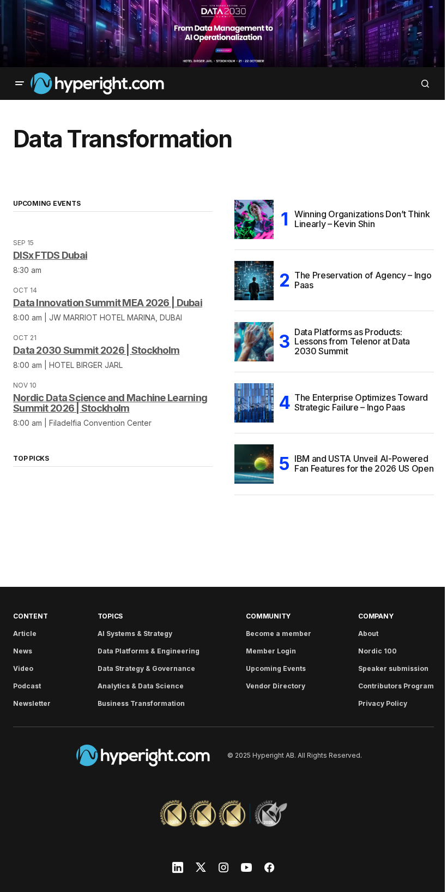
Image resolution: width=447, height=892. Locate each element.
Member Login (271, 651)
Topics (110, 616)
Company (375, 616)
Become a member (278, 633)
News (22, 651)
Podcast (27, 686)
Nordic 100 (377, 651)
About (368, 633)
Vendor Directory (275, 686)
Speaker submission (393, 668)
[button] (19, 83)
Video (23, 668)
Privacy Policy (382, 703)
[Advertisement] (223, 33)
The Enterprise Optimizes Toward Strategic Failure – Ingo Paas (361, 402)
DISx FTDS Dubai (50, 255)
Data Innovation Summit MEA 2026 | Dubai (107, 302)
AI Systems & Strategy (135, 633)
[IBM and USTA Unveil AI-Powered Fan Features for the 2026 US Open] (254, 464)
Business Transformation (141, 703)
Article (25, 633)
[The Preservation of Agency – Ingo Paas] (254, 280)
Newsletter (32, 703)
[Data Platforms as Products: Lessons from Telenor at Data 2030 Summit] (254, 341)
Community (268, 616)
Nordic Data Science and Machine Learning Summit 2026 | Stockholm (110, 403)
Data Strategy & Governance (146, 668)
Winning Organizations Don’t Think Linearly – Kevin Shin (362, 219)
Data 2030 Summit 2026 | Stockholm (96, 350)
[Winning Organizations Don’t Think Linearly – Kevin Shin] (254, 219)
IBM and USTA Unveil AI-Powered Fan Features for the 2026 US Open (363, 463)
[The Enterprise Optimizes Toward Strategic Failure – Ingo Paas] (254, 403)
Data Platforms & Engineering (149, 651)
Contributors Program (396, 686)
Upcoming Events (276, 668)
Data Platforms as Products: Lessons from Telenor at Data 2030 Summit (352, 341)
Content (30, 616)
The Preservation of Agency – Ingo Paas (362, 280)
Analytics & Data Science (141, 686)
